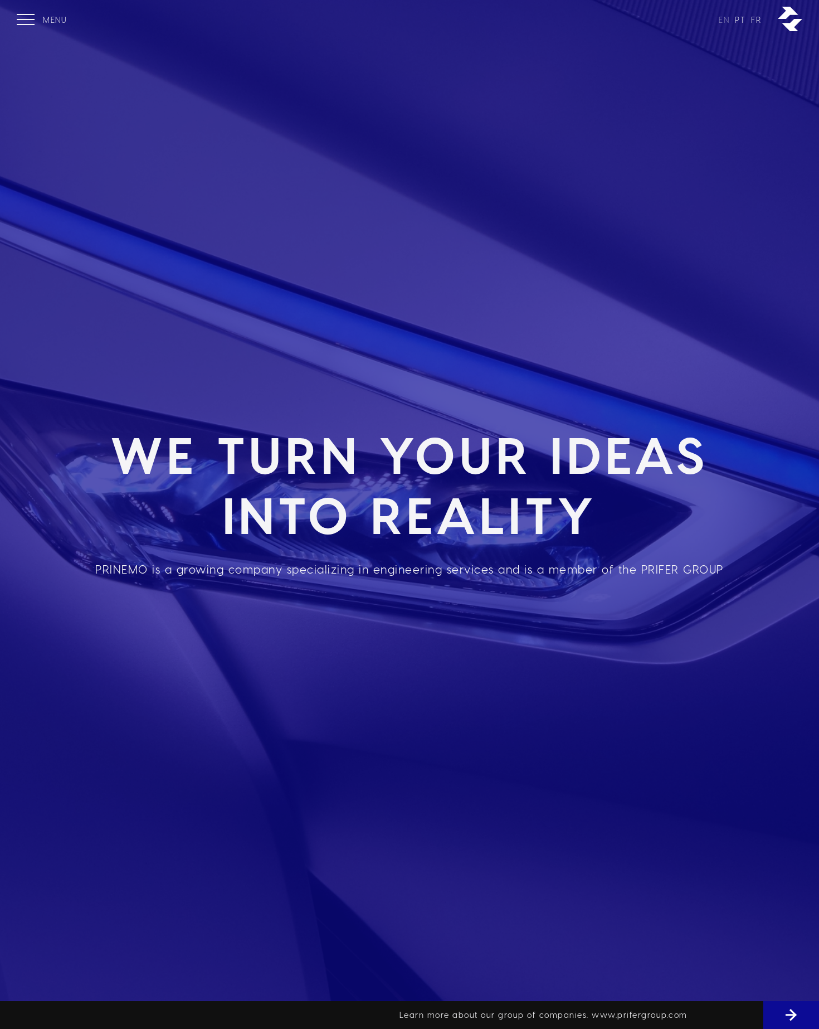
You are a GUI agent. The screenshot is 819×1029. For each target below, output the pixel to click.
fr (756, 20)
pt (740, 20)
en (724, 20)
